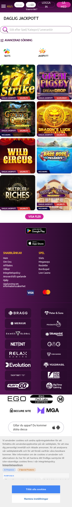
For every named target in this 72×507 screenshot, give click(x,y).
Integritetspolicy (11, 273)
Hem (5, 258)
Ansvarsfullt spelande (14, 276)
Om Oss (7, 262)
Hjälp (5, 280)
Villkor (6, 269)
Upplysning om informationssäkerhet (14, 285)
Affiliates (8, 265)
